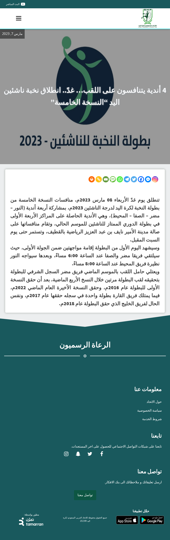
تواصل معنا (85, 495)
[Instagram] (155, 179)
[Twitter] (134, 179)
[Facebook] (141, 179)
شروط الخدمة (152, 419)
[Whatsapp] (120, 179)
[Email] (106, 179)
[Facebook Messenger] (148, 179)
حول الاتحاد (154, 401)
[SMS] (113, 179)
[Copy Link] (99, 179)
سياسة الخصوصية (149, 410)
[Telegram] (127, 179)
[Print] (92, 179)
